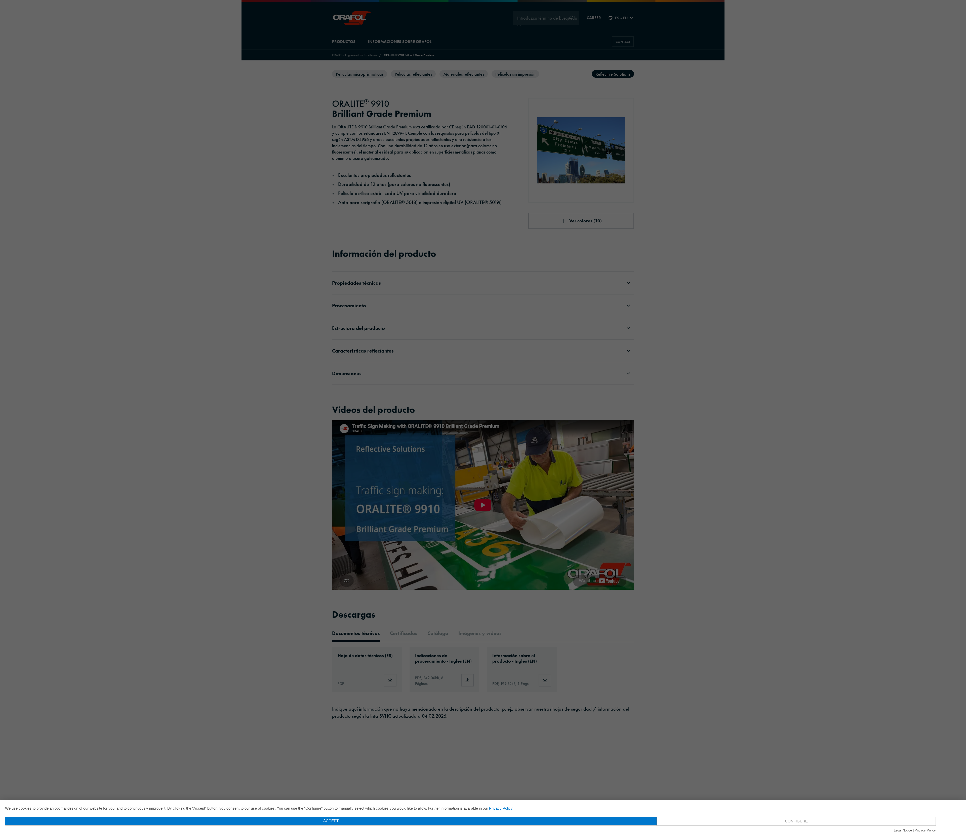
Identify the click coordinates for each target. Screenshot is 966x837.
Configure (796, 821)
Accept (331, 821)
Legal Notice (903, 830)
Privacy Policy (500, 808)
